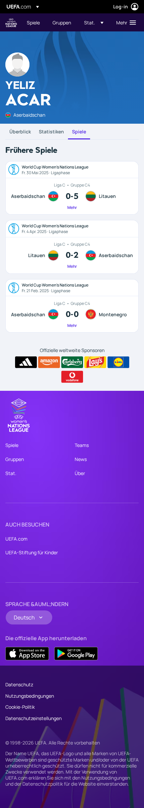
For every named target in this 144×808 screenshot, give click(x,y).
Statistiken (51, 131)
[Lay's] (95, 362)
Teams (82, 445)
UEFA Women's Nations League (11, 22)
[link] (33, 22)
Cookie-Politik (20, 707)
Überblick (20, 131)
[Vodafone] (72, 377)
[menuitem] (34, 22)
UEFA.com (16, 539)
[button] (94, 22)
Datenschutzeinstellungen (33, 718)
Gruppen (14, 459)
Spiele (79, 131)
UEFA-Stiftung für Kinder (31, 552)
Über (80, 473)
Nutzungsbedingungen (29, 696)
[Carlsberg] (72, 362)
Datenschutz (19, 684)
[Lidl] (118, 362)
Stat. (10, 473)
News (81, 459)
